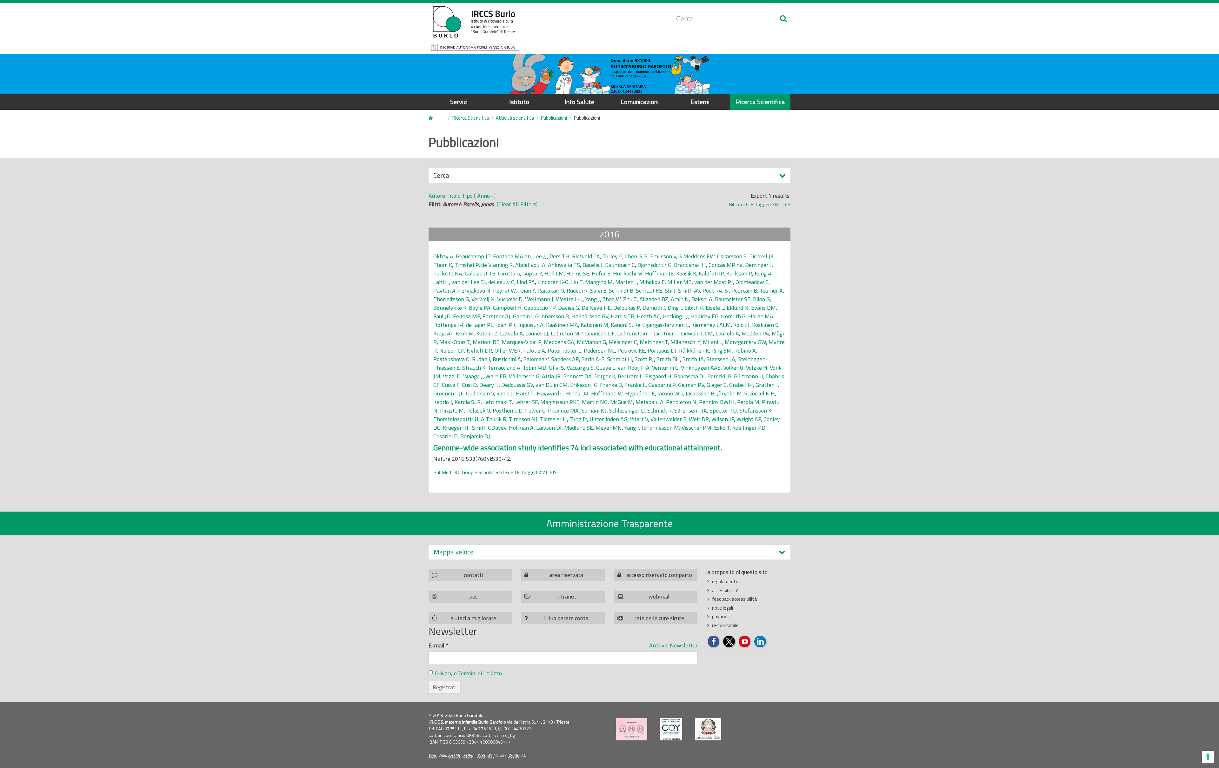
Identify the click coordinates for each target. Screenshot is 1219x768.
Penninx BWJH (717, 402)
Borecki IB (719, 376)
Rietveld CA (586, 256)
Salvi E (598, 290)
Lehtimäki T (497, 402)
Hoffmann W (607, 393)
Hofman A (521, 427)
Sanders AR (565, 359)
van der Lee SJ (468, 282)
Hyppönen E (640, 393)
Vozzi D (452, 376)
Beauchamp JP (473, 256)
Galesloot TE (480, 273)
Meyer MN (609, 427)
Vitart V (639, 419)
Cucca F (450, 385)
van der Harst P (515, 393)
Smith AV (689, 290)
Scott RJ (644, 359)
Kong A (763, 273)
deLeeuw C (501, 282)
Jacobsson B (699, 393)
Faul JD (441, 316)
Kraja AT (443, 333)
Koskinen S (765, 325)
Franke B (611, 385)
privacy (719, 616)
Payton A (444, 290)
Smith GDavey (489, 427)
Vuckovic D (510, 299)
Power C (535, 410)
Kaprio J (442, 402)
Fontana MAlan (512, 256)
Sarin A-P (593, 359)
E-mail (438, 645)
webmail (659, 596)
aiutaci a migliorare (473, 618)
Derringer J (758, 265)
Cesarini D (445, 436)
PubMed (442, 472)
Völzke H (756, 367)
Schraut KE (649, 290)
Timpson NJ (523, 419)
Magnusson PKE (559, 402)
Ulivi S (556, 367)
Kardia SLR (468, 402)
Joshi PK (506, 325)
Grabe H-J (741, 385)
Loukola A (727, 333)
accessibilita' (725, 590)
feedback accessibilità (734, 599)
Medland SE (578, 427)
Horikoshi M (628, 273)
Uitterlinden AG (608, 419)
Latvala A (511, 333)
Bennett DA (577, 376)
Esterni (700, 102)
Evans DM (763, 307)
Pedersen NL (599, 350)
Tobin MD (534, 367)
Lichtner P (666, 333)
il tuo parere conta (566, 618)
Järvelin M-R (732, 393)
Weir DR (699, 419)
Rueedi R (577, 290)
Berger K (604, 376)
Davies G (568, 307)
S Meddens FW (697, 256)
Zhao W (612, 299)
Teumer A (771, 290)
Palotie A (534, 350)
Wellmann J (539, 299)
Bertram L (630, 376)
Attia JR (551, 376)
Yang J (592, 299)
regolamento (725, 581)
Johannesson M (660, 427)
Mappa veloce (454, 552)
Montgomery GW (745, 342)
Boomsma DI (689, 376)
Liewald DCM (697, 333)
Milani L (712, 342)
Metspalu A (649, 402)
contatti (473, 575)
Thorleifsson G (451, 299)
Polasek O (478, 410)
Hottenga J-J (448, 325)
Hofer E (601, 273)
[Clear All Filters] (517, 204)
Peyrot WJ (505, 290)
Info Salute (579, 102)
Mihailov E (652, 282)
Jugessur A (530, 325)
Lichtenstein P (634, 333)
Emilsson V (663, 256)
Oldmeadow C (752, 282)
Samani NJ (594, 410)
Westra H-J (569, 299)
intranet (566, 596)
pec (473, 596)
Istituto (519, 102)
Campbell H (507, 307)
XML (777, 204)
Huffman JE (659, 273)
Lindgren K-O (553, 282)
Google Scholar (478, 472)
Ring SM (721, 350)
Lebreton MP (567, 333)
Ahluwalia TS (564, 265)
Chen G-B (636, 256)
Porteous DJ (662, 350)
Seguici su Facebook (714, 642)
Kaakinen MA (562, 325)
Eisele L (715, 307)
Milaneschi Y (685, 342)
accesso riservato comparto (659, 575)
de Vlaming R (497, 265)
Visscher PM (696, 427)
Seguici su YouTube (745, 642)
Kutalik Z (486, 333)
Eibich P (693, 307)
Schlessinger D (627, 410)
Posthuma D (508, 410)
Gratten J (767, 385)
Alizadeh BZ (653, 299)
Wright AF (748, 419)
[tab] (609, 552)
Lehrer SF (526, 402)
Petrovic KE (631, 350)
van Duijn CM (552, 385)
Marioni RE (486, 342)
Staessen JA (720, 359)
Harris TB (622, 316)
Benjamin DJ (475, 436)
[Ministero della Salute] (708, 729)
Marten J (626, 282)
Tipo (467, 195)
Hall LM (554, 273)
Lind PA (526, 282)
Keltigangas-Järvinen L (661, 325)
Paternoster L (564, 350)
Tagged (763, 204)
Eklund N (738, 307)
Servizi (459, 102)
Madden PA (755, 333)
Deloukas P (626, 307)
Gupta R (532, 273)
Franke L (635, 385)
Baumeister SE (732, 299)
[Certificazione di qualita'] (671, 729)
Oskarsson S (732, 256)
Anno (483, 195)
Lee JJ (540, 256)
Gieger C (717, 385)
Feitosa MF (466, 316)
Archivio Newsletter (673, 645)
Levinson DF (600, 333)
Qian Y (527, 290)
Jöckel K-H (762, 393)
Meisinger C (623, 342)
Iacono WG (670, 393)
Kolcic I (741, 325)
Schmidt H (619, 359)
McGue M (621, 402)
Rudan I (481, 359)
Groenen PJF (448, 393)
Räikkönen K (694, 350)
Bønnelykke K (449, 307)
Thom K (442, 265)
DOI (456, 472)
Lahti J (441, 282)
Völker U (733, 367)
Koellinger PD (748, 427)
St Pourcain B (741, 290)
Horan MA (760, 316)
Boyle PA (479, 307)
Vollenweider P (668, 419)
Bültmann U (748, 376)
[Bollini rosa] (631, 729)
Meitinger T (654, 342)
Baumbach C (620, 265)
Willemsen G (524, 376)
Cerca (441, 176)
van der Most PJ (713, 282)
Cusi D (469, 385)
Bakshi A (701, 299)
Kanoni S (621, 325)
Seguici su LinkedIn (760, 642)
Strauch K (473, 367)
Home (435, 118)
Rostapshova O (451, 359)
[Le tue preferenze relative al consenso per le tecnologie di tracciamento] (1208, 757)
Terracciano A (504, 367)
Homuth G (733, 316)
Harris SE (577, 273)
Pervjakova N (474, 290)
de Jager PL (479, 325)
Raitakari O (550, 290)
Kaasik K (686, 273)
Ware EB (495, 376)
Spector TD (723, 410)
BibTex (736, 204)
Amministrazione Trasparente (609, 523)
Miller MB (679, 282)
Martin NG (595, 402)
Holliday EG (704, 316)
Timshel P (467, 265)
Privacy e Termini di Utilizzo (468, 673)
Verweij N (483, 299)
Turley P (612, 256)
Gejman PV (691, 385)
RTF (748, 204)
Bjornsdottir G (654, 265)
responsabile (725, 625)
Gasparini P (662, 385)
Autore (437, 195)
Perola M (748, 402)
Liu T (577, 282)
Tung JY (578, 419)
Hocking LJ (675, 316)
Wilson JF (722, 419)
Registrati (444, 687)
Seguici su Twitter (729, 642)
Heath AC (648, 316)
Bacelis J (593, 265)
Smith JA (693, 359)
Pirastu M (452, 410)
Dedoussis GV (517, 385)
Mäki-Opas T (454, 342)
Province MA (563, 410)
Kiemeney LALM (711, 325)
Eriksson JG (583, 385)
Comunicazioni (640, 102)
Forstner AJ (496, 316)
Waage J (473, 376)
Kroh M (465, 333)
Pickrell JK (761, 256)
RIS (786, 204)
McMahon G (591, 342)
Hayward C (550, 393)
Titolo (453, 195)
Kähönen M (594, 325)
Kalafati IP (711, 273)
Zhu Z (630, 299)
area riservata (566, 575)
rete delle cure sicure (659, 618)
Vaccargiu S (580, 367)
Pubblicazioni (554, 118)
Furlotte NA (447, 273)
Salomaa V (536, 359)
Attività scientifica (515, 118)
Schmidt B (621, 290)
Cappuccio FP (540, 307)
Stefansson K (755, 410)
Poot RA (712, 290)
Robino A (745, 350)
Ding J (675, 307)
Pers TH (560, 256)
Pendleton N (681, 402)
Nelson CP (451, 350)
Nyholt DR (479, 350)
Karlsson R (739, 273)
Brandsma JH (690, 265)
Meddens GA (559, 342)
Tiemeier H (553, 419)
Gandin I (523, 316)
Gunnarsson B (552, 316)
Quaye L (605, 367)
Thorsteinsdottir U (455, 419)
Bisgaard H (658, 376)
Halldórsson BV (589, 316)
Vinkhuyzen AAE (701, 367)
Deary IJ (489, 385)
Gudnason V (480, 393)
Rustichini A (507, 359)
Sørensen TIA (690, 410)
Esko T (722, 427)
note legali (722, 608)
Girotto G (509, 273)
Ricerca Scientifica (760, 102)
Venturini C (665, 367)
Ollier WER (508, 350)
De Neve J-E (596, 307)
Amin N (680, 299)
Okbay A (443, 256)
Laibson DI (549, 427)
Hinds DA (577, 393)
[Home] (475, 28)
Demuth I (654, 307)
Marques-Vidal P (521, 342)
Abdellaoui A (530, 265)
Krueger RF (456, 427)
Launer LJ (536, 333)
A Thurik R (493, 419)
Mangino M (599, 282)
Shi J (670, 290)
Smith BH (668, 359)
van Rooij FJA (633, 367)
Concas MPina (726, 265)
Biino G (761, 299)
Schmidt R (659, 410)
